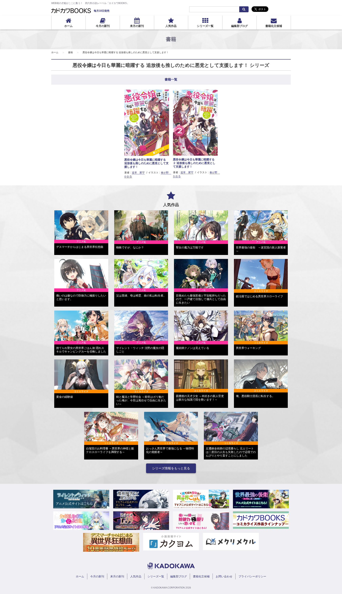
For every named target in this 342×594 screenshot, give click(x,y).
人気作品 (171, 26)
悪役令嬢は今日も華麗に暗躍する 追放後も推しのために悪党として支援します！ (126, 52)
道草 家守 (138, 172)
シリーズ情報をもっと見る (171, 468)
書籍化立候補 (273, 26)
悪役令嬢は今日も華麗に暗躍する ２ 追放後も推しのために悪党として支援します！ (194, 163)
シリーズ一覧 (205, 26)
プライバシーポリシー (252, 576)
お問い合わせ (224, 576)
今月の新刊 (103, 26)
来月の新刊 (137, 26)
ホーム (68, 26)
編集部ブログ (239, 26)
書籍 (70, 52)
